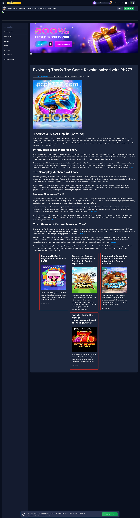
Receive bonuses (63, 44)
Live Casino (22, 8)
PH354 (82, 234)
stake (53, 220)
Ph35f (130, 167)
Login (119, 8)
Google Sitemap (9, 59)
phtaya (113, 242)
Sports (36, 8)
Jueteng (30, 8)
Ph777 (37, 76)
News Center (52, 8)
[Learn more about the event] (70, 16)
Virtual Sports (12, 8)
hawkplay (93, 211)
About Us (43, 8)
